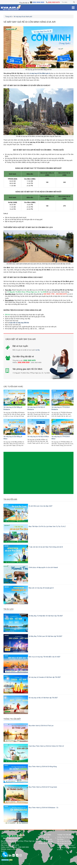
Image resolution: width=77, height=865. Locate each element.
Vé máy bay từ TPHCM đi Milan (61, 437)
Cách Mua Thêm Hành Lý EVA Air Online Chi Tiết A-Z (46, 746)
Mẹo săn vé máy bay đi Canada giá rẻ (41, 588)
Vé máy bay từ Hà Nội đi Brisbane (36, 408)
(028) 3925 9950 (23, 847)
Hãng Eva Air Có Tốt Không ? (65, 845)
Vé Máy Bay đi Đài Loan (45, 843)
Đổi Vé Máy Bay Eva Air (64, 843)
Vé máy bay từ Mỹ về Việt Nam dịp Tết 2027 (43, 697)
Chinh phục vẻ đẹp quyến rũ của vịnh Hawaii (43, 567)
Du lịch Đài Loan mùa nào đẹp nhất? (40, 506)
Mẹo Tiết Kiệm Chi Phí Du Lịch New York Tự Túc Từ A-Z (47, 526)
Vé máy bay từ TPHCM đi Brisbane (61, 408)
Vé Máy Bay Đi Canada (45, 839)
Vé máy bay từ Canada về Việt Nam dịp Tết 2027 (45, 677)
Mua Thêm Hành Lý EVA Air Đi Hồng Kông (43, 766)
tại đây (37, 350)
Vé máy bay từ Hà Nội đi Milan (38, 436)
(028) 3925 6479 (13, 845)
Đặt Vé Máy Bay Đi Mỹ (64, 841)
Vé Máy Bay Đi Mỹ (43, 837)
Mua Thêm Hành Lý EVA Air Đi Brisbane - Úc (43, 807)
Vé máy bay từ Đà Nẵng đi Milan (13, 437)
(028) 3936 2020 (11, 847)
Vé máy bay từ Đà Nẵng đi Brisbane (13, 408)
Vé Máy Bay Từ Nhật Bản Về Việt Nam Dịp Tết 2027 (46, 616)
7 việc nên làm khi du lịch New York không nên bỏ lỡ (46, 547)
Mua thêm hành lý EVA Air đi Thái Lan (41, 725)
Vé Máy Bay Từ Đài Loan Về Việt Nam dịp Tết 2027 (45, 636)
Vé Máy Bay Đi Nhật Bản (45, 841)
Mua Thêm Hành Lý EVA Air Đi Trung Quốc (43, 787)
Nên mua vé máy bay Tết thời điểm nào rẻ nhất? (44, 657)
